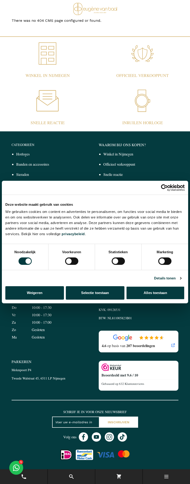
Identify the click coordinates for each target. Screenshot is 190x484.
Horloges (23, 154)
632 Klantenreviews (131, 384)
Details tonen (165, 278)
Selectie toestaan (95, 293)
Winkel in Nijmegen (47, 75)
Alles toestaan (155, 293)
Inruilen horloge (142, 122)
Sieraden (22, 174)
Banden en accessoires (32, 164)
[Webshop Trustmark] (138, 367)
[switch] (71, 261)
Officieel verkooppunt (142, 75)
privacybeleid (73, 234)
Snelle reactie (48, 122)
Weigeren (34, 293)
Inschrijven (118, 422)
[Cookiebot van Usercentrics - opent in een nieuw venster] (164, 187)
